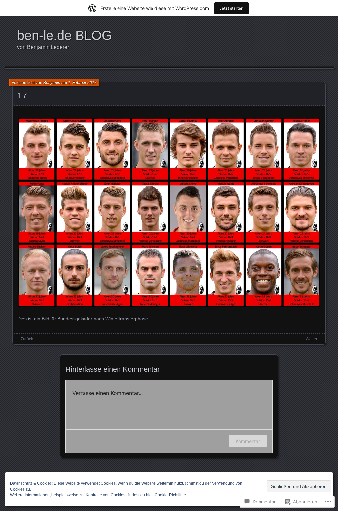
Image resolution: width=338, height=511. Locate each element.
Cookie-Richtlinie (170, 495)
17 (22, 95)
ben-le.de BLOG (64, 35)
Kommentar (248, 441)
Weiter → (314, 339)
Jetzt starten (231, 8)
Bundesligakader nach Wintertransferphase (102, 318)
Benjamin (51, 82)
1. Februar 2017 (82, 82)
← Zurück (24, 339)
